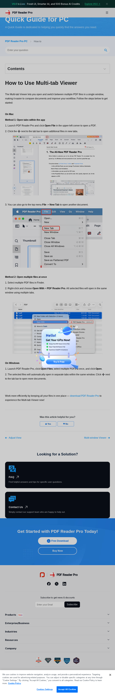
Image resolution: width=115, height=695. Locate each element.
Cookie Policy (14, 683)
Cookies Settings (45, 689)
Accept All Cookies (67, 689)
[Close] (110, 675)
